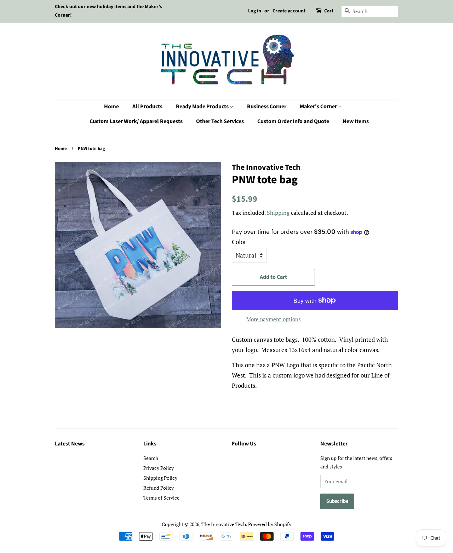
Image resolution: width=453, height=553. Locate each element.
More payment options (273, 319)
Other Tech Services (220, 121)
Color (239, 242)
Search (150, 458)
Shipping (278, 213)
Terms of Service (161, 497)
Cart (328, 11)
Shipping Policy (160, 477)
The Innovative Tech (223, 524)
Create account (289, 11)
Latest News (70, 444)
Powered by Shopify (269, 524)
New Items (356, 121)
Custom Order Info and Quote (293, 121)
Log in (254, 11)
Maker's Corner (319, 106)
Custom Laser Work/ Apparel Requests (136, 121)
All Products (147, 106)
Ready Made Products (203, 106)
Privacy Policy (158, 468)
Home (111, 106)
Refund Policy (158, 487)
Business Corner (266, 106)
